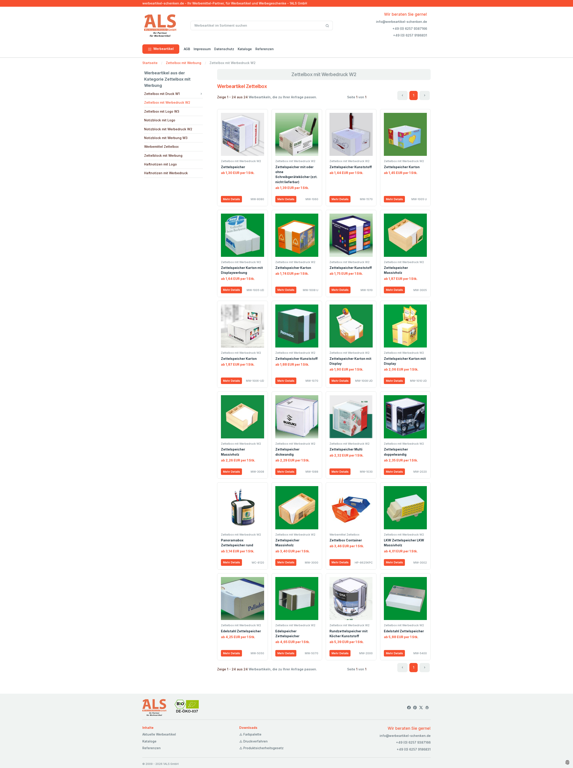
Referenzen (264, 49)
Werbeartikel (163, 49)
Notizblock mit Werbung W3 (166, 138)
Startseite (150, 63)
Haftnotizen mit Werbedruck (166, 173)
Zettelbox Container (345, 540)
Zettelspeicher (233, 167)
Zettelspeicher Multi (345, 449)
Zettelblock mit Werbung (163, 155)
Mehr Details (231, 199)
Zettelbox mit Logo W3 (161, 111)
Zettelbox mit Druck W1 (162, 94)
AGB (187, 49)
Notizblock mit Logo (159, 120)
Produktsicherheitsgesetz (263, 748)
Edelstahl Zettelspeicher (241, 631)
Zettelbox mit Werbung (183, 63)
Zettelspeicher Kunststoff (350, 167)
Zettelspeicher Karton (402, 167)
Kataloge (245, 49)
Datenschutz (224, 49)
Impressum (202, 49)
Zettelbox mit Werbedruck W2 (167, 102)
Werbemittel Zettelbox (161, 146)
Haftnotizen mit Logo (160, 164)
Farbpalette (251, 734)
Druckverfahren (255, 741)
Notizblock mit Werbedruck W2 (168, 129)
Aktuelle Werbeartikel (159, 734)
